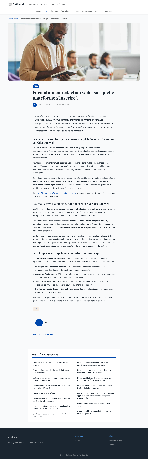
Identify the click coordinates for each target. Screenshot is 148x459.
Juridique (75, 11)
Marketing (98, 11)
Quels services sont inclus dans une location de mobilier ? (50, 415)
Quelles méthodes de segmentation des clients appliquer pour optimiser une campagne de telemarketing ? (96, 395)
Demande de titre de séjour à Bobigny (48, 393)
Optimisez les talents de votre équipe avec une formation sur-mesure (52, 379)
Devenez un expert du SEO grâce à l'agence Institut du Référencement (94, 386)
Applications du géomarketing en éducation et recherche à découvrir (51, 386)
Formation (65, 11)
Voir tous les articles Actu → (44, 334)
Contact (112, 445)
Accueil (39, 11)
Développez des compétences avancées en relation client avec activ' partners (94, 363)
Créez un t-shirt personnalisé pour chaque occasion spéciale (94, 412)
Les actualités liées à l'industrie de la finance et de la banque (51, 371)
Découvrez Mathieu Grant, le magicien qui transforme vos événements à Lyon (94, 379)
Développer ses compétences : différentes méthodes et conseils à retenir (94, 371)
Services (108, 11)
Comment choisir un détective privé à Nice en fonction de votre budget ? (51, 399)
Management (87, 11)
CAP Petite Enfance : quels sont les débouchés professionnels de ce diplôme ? (51, 407)
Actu (46, 11)
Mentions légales (115, 440)
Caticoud (16, 4)
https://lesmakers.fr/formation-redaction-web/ (56, 193)
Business (54, 11)
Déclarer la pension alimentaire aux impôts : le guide (51, 363)
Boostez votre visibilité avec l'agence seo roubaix (93, 404)
